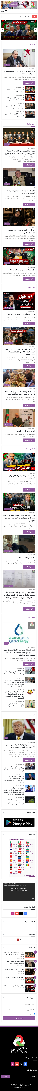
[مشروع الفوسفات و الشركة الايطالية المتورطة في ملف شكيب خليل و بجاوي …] (30, 955)
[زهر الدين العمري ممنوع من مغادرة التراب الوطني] (30, 972)
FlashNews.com (19, 1088)
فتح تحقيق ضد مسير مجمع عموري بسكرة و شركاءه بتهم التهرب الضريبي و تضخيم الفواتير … (19, 518)
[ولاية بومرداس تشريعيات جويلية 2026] (30, 988)
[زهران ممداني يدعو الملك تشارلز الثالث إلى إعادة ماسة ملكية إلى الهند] (30, 766)
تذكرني (32, 1014)
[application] (19, 892)
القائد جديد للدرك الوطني (25, 431)
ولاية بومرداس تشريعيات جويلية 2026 (20, 314)
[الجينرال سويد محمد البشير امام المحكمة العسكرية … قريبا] (30, 963)
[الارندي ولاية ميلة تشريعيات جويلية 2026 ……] (30, 89)
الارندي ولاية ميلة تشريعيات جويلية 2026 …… (19, 16)
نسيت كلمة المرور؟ (8, 1009)
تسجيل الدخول (19, 1018)
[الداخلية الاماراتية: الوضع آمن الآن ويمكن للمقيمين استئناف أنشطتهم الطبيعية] (30, 670)
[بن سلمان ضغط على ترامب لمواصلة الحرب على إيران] (30, 704)
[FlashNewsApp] (19, 822)
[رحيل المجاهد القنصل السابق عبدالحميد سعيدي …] (30, 106)
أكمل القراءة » (29, 83)
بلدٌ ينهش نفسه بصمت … (25, 557)
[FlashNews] (19, 5)
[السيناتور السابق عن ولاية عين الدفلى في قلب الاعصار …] (30, 97)
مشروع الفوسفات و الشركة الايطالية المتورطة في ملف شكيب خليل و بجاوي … (14, 954)
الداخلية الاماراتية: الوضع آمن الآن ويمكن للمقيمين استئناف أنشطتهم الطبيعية (13, 673)
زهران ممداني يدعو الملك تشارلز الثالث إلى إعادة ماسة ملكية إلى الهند (14, 769)
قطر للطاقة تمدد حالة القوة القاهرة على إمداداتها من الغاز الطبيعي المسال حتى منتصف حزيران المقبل (19, 652)
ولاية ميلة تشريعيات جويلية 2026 (23, 31)
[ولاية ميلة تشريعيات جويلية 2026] (19, 30)
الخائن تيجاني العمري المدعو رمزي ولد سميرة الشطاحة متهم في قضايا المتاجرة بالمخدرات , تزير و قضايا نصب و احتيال (19, 595)
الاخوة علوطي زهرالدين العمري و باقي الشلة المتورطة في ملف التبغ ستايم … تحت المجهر (20, 351)
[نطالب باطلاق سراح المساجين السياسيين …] (30, 114)
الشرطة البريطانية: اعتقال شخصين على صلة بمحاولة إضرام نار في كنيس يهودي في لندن (14, 802)
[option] (19, 30)
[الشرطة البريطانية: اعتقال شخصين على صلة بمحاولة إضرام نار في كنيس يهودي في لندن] (30, 799)
